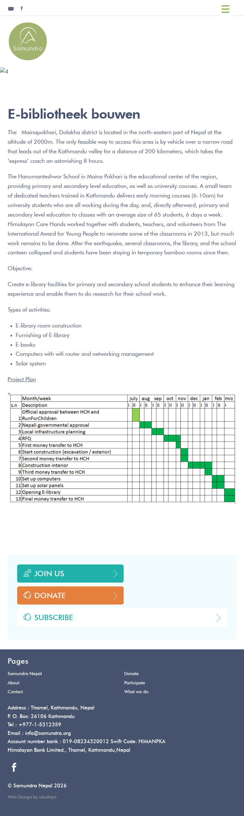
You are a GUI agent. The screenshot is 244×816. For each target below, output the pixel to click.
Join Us (49, 574)
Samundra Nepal (25, 674)
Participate (134, 683)
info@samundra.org (48, 733)
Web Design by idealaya (32, 797)
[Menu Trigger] (225, 9)
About (13, 683)
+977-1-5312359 (39, 724)
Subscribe (53, 618)
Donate (49, 596)
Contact (15, 692)
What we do (136, 692)
